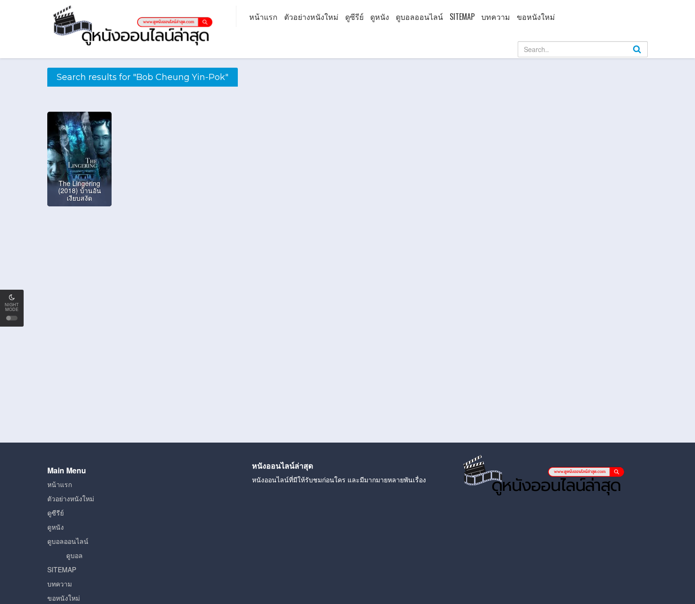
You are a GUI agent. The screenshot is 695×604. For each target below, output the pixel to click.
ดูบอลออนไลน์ (419, 16)
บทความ (495, 16)
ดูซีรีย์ (354, 16)
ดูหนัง (379, 16)
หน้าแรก (263, 16)
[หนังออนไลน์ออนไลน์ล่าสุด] (134, 24)
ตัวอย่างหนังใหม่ (311, 16)
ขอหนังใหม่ (536, 16)
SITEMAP (462, 16)
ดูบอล (74, 555)
